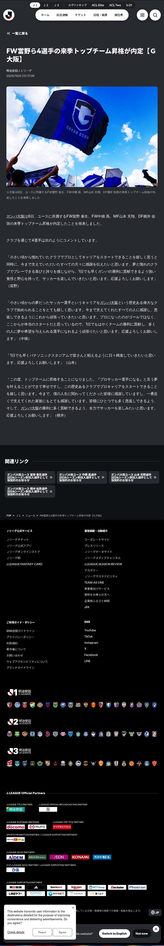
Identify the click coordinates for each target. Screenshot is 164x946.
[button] (142, 15)
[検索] (155, 15)
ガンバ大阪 (15, 216)
